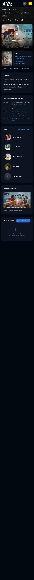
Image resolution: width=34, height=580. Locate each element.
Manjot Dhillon (19, 56)
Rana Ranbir (27, 56)
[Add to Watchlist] (3, 20)
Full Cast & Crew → (24, 129)
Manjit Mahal (16, 119)
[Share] (22, 20)
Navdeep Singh (20, 63)
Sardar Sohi (19, 61)
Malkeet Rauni (20, 58)
